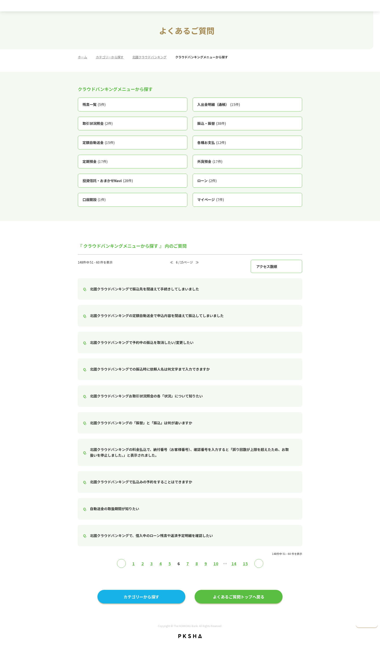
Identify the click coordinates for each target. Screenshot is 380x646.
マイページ (210, 199)
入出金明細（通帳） (218, 104)
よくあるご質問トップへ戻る (238, 597)
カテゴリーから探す (110, 57)
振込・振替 (211, 123)
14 (234, 563)
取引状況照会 (97, 123)
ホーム (82, 57)
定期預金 (95, 161)
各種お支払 (211, 142)
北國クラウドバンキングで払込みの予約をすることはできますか (141, 481)
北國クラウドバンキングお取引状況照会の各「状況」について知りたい (146, 396)
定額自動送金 (98, 142)
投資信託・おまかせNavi (107, 180)
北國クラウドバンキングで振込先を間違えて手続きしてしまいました (144, 289)
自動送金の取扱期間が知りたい (114, 508)
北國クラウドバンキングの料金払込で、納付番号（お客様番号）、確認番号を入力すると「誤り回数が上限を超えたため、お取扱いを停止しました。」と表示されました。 (189, 452)
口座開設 (94, 199)
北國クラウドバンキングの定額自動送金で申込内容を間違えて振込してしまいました (157, 315)
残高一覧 (94, 104)
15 (245, 563)
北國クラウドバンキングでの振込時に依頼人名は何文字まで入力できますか (150, 369)
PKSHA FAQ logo (190, 636)
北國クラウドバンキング (149, 57)
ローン (207, 180)
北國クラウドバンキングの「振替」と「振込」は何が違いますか (141, 422)
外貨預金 (210, 161)
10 (216, 563)
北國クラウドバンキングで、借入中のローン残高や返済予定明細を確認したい (151, 535)
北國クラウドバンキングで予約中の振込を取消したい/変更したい (142, 342)
